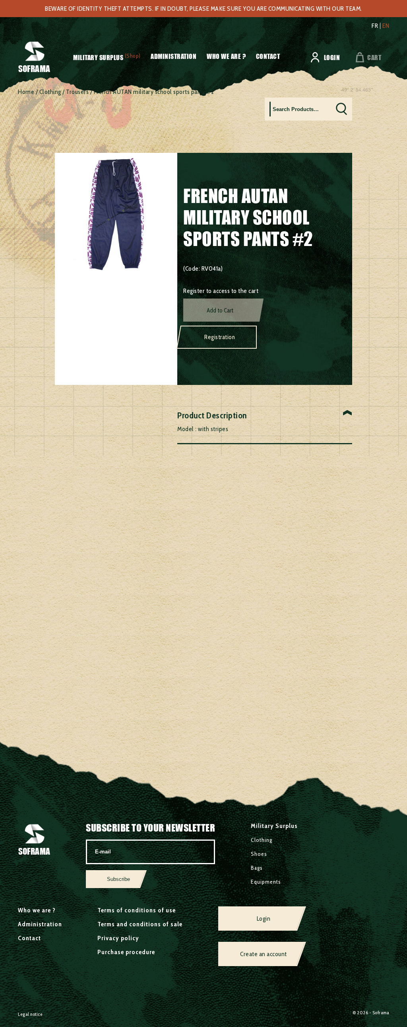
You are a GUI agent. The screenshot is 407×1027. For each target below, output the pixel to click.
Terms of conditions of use (136, 910)
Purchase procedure (126, 952)
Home (26, 92)
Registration (219, 337)
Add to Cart (220, 310)
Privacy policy (118, 938)
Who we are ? (226, 56)
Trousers (77, 92)
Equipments (266, 881)
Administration (173, 56)
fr (375, 26)
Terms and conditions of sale (139, 924)
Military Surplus (98, 57)
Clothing (50, 92)
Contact (268, 56)
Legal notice (30, 1014)
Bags (257, 867)
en (385, 26)
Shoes (259, 853)
